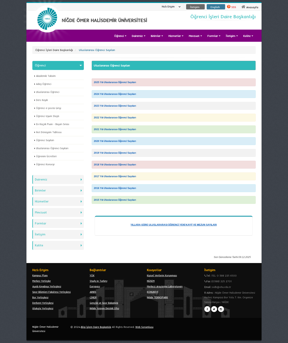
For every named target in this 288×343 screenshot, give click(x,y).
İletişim (40, 234)
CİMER (93, 297)
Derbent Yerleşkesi (42, 302)
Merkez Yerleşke (41, 280)
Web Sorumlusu (144, 326)
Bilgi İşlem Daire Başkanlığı (96, 326)
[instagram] (221, 309)
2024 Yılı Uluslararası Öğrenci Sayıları (115, 94)
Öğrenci (40, 65)
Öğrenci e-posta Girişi (48, 108)
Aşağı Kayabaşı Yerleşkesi (46, 286)
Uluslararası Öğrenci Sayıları (52, 148)
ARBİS (93, 291)
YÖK (92, 275)
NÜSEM (151, 280)
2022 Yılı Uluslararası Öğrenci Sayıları (115, 117)
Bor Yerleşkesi (40, 297)
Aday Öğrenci (43, 83)
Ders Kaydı (42, 100)
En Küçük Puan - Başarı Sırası (52, 124)
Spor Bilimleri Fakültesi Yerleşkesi (51, 291)
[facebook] (207, 309)
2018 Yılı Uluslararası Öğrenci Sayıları (115, 164)
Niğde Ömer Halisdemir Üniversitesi (45, 329)
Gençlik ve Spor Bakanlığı (104, 302)
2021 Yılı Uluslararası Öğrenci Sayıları (115, 129)
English (215, 7)
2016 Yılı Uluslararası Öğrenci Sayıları (115, 188)
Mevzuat (194, 36)
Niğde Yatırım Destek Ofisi (104, 308)
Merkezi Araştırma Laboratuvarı (165, 286)
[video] (47, 41)
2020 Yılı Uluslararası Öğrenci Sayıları (115, 141)
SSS (233, 7)
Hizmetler (175, 36)
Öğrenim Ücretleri (46, 156)
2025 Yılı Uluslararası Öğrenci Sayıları (115, 82)
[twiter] (214, 309)
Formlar (213, 36)
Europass (95, 286)
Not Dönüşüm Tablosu (49, 132)
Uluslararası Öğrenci (47, 91)
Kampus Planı (40, 275)
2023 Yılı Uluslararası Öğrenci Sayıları (115, 105)
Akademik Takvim (46, 75)
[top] (281, 338)
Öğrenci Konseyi (45, 164)
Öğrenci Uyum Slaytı (47, 116)
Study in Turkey (98, 280)
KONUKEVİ (152, 291)
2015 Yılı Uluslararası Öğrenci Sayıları (115, 200)
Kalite (247, 36)
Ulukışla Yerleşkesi (42, 308)
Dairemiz (138, 36)
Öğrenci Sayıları (45, 140)
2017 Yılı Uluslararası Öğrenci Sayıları (115, 176)
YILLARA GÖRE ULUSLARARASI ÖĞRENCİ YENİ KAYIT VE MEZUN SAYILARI (173, 224)
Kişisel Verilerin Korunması (162, 275)
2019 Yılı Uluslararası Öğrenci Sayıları (115, 153)
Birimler (156, 36)
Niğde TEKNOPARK (157, 297)
